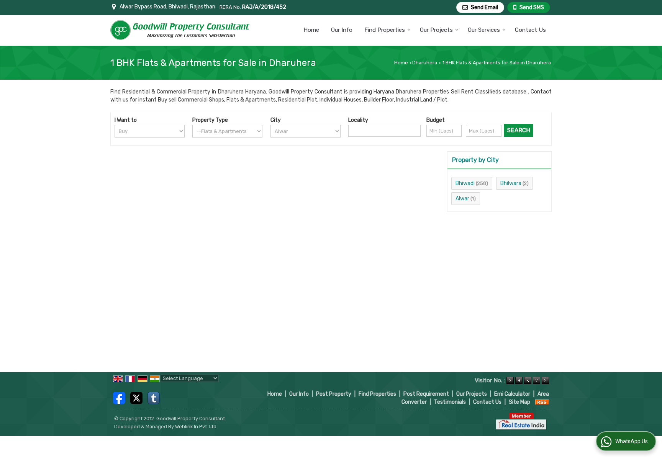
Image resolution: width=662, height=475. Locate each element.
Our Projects (436, 29)
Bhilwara (510, 183)
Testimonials (450, 402)
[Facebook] (119, 397)
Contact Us (530, 29)
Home (311, 29)
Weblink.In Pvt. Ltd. (196, 426)
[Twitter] (136, 397)
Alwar (462, 198)
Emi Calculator (512, 394)
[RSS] (542, 402)
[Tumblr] (153, 397)
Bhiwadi (465, 183)
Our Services (484, 29)
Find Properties (384, 29)
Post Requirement (426, 394)
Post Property (333, 394)
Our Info (341, 29)
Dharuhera (424, 63)
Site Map (519, 402)
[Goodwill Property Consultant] (180, 30)
